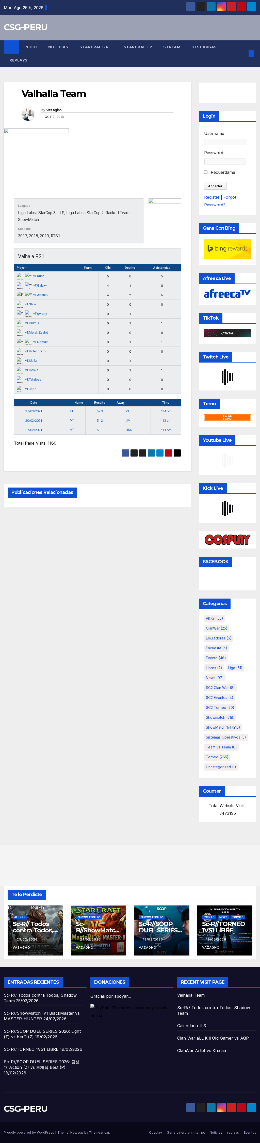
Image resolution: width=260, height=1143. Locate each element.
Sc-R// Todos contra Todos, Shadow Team (34, 930)
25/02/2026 (28, 939)
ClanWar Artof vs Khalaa (201, 1050)
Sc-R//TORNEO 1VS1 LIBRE (223, 927)
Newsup (76, 1132)
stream (171, 47)
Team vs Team (221, 747)
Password (213, 152)
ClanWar (217, 628)
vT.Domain (40, 342)
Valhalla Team (191, 995)
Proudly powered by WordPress (29, 1132)
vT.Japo (31, 389)
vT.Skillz (31, 361)
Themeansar (99, 1132)
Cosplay (155, 1132)
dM (128, 420)
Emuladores (219, 638)
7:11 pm (166, 430)
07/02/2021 (33, 430)
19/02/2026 (153, 939)
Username (214, 133)
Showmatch (220, 717)
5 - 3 (100, 411)
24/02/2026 (91, 939)
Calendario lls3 (191, 1025)
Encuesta (216, 648)
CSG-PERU (25, 27)
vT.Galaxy (40, 285)
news (215, 678)
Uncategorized (221, 767)
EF (72, 411)
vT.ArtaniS (40, 295)
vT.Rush (38, 276)
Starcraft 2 (138, 47)
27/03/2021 (33, 411)
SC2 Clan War (220, 687)
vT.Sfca (30, 304)
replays (18, 60)
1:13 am (165, 420)
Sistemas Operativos (226, 737)
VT (127, 411)
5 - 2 (100, 420)
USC (129, 430)
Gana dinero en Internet (186, 1132)
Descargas (204, 47)
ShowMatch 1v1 (223, 727)
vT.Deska (31, 370)
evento (216, 658)
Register (212, 197)
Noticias (58, 47)
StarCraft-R (94, 47)
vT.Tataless (33, 379)
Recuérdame (222, 172)
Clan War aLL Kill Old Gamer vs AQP (213, 1038)
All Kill (214, 618)
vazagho (54, 110)
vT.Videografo (35, 351)
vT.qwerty (40, 314)
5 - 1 (100, 430)
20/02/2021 (33, 420)
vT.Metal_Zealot (36, 332)
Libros (214, 668)
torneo (217, 757)
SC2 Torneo (220, 707)
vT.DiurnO (32, 323)
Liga (235, 668)
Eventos (250, 1132)
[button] (243, 53)
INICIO (30, 47)
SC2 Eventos (219, 697)
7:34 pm (166, 411)
